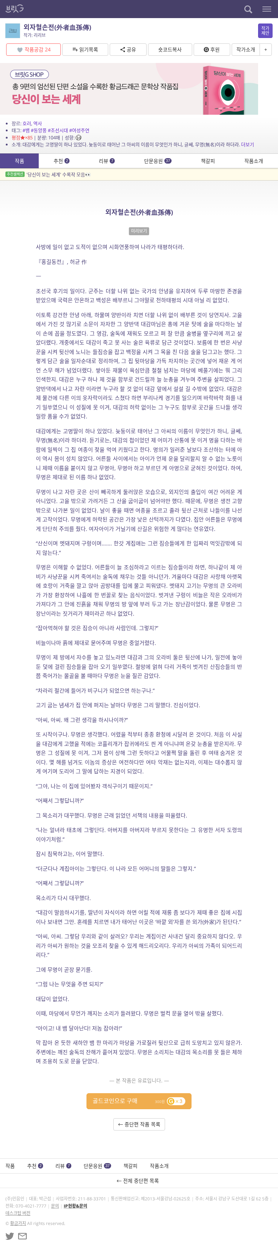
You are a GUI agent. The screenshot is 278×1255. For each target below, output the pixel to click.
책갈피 (208, 160)
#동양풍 (39, 130)
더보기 (247, 144)
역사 (37, 123)
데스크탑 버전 (17, 1213)
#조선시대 (58, 130)
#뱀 (26, 130)
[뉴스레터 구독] (22, 1236)
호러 (26, 123)
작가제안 (265, 30)
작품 (19, 160)
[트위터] (9, 1236)
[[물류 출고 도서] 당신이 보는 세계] (129, 88)
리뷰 (106, 160)
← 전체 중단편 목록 (139, 1180)
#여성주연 (79, 130)
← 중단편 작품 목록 (139, 1124)
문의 (55, 1206)
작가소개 (245, 49)
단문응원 (157, 160)
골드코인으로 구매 (137, 1101)
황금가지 (18, 1223)
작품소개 (253, 160)
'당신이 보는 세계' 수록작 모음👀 (49, 174)
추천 (61, 160)
